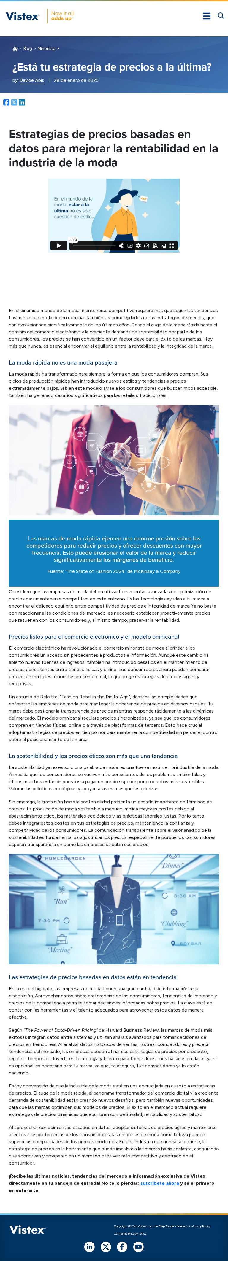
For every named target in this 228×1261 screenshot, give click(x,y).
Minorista (47, 48)
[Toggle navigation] (206, 16)
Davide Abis (32, 80)
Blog (27, 48)
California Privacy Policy (130, 1233)
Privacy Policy (201, 1226)
